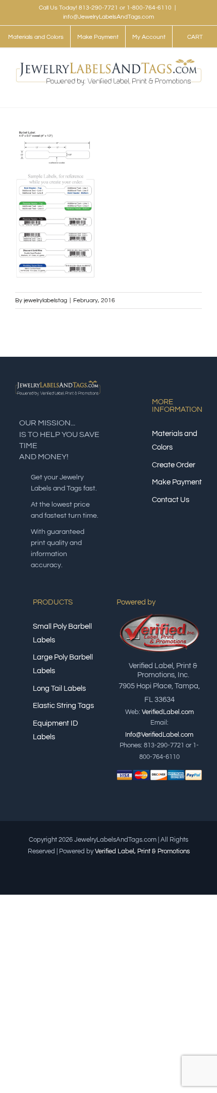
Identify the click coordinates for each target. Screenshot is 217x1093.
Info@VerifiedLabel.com (159, 734)
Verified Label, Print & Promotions (142, 851)
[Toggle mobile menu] (198, 92)
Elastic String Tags (63, 705)
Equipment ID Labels (55, 730)
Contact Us (170, 500)
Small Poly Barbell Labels (62, 633)
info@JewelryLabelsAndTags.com (108, 17)
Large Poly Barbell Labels (63, 664)
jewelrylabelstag (45, 300)
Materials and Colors (174, 440)
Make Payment (177, 482)
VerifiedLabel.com (168, 712)
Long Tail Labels (59, 688)
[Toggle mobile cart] (180, 92)
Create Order (173, 465)
